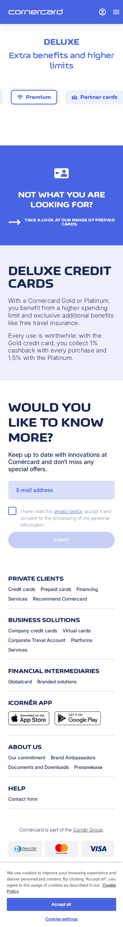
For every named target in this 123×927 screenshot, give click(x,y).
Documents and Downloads (38, 767)
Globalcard (20, 681)
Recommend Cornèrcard (60, 599)
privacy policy (68, 511)
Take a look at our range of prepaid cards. (69, 222)
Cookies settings (61, 919)
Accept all (61, 904)
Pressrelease (88, 767)
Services (17, 599)
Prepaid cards (56, 589)
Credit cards (21, 589)
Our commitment (26, 757)
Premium (34, 97)
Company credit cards (32, 630)
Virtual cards (77, 630)
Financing (87, 589)
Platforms (81, 640)
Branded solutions (57, 681)
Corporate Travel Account (37, 640)
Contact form (23, 799)
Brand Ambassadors (73, 757)
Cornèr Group (88, 830)
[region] (61, 894)
